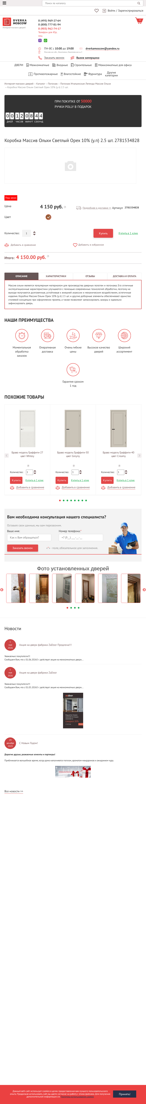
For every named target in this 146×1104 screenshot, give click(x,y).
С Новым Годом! (28, 743)
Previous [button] (6, 455)
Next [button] (139, 455)
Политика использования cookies (77, 1096)
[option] (70, 165)
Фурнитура (95, 74)
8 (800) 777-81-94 (49, 24)
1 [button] (60, 500)
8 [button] (86, 500)
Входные (62, 65)
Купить (103, 233)
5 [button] (75, 500)
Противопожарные (46, 74)
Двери (18, 65)
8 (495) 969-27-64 (49, 20)
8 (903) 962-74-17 (49, 28)
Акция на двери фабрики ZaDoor (38, 672)
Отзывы (90, 276)
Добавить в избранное (91, 244)
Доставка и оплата (124, 276)
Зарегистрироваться (130, 10)
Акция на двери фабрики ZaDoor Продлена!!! (45, 644)
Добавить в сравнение (23, 244)
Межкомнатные (39, 65)
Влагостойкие (72, 74)
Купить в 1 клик (128, 233)
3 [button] (67, 500)
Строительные (83, 65)
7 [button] (82, 500)
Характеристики (56, 276)
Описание (21, 276)
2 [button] (63, 500)
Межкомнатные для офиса (115, 65)
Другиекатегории (111, 74)
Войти (111, 10)
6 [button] (78, 500)
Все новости (12, 791)
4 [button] (71, 500)
